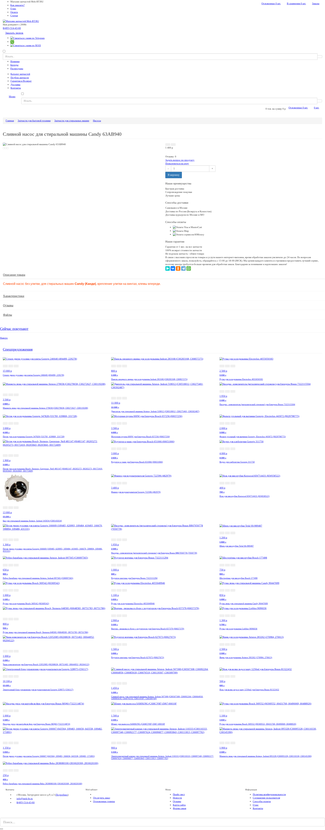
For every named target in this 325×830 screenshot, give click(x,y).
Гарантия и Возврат (21, 81)
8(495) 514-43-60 (12, 28)
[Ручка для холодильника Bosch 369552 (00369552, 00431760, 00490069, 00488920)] (265, 703)
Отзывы (8, 305)
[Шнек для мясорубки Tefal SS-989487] (240, 525)
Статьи (14, 15)
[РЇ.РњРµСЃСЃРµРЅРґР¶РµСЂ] (167, 268)
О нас (13, 8)
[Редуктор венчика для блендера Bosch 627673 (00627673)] (143, 637)
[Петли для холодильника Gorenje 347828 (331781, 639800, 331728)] (40, 416)
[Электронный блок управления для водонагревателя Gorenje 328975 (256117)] (45, 669)
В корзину (173, 175)
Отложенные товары (104, 801)
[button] (167, 144)
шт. (271, 3)
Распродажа (16, 68)
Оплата (14, 12)
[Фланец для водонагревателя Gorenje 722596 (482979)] (141, 475)
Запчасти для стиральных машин (71, 120)
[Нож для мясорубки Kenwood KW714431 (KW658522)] (249, 475)
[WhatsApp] (188, 268)
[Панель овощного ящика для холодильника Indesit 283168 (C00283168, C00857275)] (157, 358)
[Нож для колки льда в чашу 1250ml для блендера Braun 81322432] (255, 669)
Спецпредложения (18, 349)
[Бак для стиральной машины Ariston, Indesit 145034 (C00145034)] (17, 488)
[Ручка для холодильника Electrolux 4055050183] (246, 358)
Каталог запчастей (20, 74)
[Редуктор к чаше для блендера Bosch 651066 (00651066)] (142, 441)
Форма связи (179, 808)
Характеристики (13, 296)
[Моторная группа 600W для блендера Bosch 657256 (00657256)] (146, 416)
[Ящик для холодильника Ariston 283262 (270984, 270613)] (251, 637)
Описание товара (14, 274)
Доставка (15, 84)
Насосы (97, 120)
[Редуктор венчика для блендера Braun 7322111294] (139, 557)
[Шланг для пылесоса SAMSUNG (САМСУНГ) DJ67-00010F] (144, 703)
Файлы (7, 314)
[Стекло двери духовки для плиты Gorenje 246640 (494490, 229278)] (40, 358)
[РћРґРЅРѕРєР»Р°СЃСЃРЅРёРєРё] (178, 268)
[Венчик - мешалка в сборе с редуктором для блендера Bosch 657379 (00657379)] (155, 608)
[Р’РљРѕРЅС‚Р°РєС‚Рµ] (173, 268)
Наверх (4, 338)
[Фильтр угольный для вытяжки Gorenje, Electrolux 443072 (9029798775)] (259, 416)
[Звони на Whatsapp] (12, 41)
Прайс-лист (179, 794)
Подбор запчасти (20, 77)
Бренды (14, 65)
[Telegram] (183, 268)
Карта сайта (179, 804)
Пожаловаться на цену (177, 163)
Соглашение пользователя (266, 797)
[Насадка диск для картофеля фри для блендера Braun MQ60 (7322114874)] (43, 703)
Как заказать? (17, 5)
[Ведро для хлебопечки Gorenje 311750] (241, 441)
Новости (177, 797)
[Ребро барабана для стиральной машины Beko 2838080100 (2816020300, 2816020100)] (50, 763)
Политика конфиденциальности (269, 794)
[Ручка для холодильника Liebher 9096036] (243, 608)
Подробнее (62, 794)
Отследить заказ (101, 797)
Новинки (15, 61)
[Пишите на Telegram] (27, 37)
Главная (10, 120)
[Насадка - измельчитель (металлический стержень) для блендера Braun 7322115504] (265, 384)
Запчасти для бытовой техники (34, 120)
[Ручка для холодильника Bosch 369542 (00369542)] (31, 582)
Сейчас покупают (14, 329)
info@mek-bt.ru (25, 798)
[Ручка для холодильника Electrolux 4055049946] (138, 582)
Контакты (16, 87)
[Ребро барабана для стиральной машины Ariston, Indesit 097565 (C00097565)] (45, 557)
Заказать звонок (14, 33)
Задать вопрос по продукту (179, 160)
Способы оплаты (262, 801)
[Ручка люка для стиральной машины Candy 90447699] (249, 582)
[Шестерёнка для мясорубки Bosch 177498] (243, 557)
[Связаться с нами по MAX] (7, 816)
